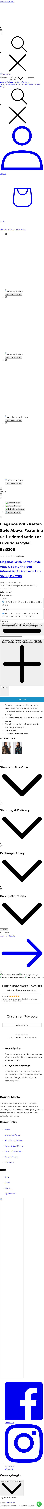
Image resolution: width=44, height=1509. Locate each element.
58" (6, 617)
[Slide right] (1, 494)
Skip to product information (13, 229)
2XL (33, 602)
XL (26, 602)
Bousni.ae (11, 1502)
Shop (7, 1177)
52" (6, 613)
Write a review (22, 1025)
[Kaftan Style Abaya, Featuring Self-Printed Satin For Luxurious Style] (5, 755)
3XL (40, 602)
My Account (10, 1193)
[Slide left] (1, 488)
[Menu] (1, 31)
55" (25, 613)
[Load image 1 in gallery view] (13, 503)
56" (32, 613)
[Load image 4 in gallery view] (13, 512)
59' (12, 617)
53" (13, 613)
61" (25, 617)
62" (31, 617)
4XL (6, 605)
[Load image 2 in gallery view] (13, 506)
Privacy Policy (11, 1157)
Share (4, 930)
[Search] (22, 54)
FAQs (7, 1129)
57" (38, 613)
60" (19, 617)
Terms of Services (13, 1151)
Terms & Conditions (14, 1146)
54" (19, 613)
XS (6, 602)
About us (9, 1188)
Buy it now (22, 699)
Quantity (4, 621)
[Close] (1, 971)
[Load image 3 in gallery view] (15, 509)
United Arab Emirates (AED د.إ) (11, 1481)
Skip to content (7, 1)
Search (8, 1182)
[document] (22, 976)
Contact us (10, 1162)
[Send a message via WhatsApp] (39, 1504)
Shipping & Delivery (14, 1140)
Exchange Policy (12, 1135)
